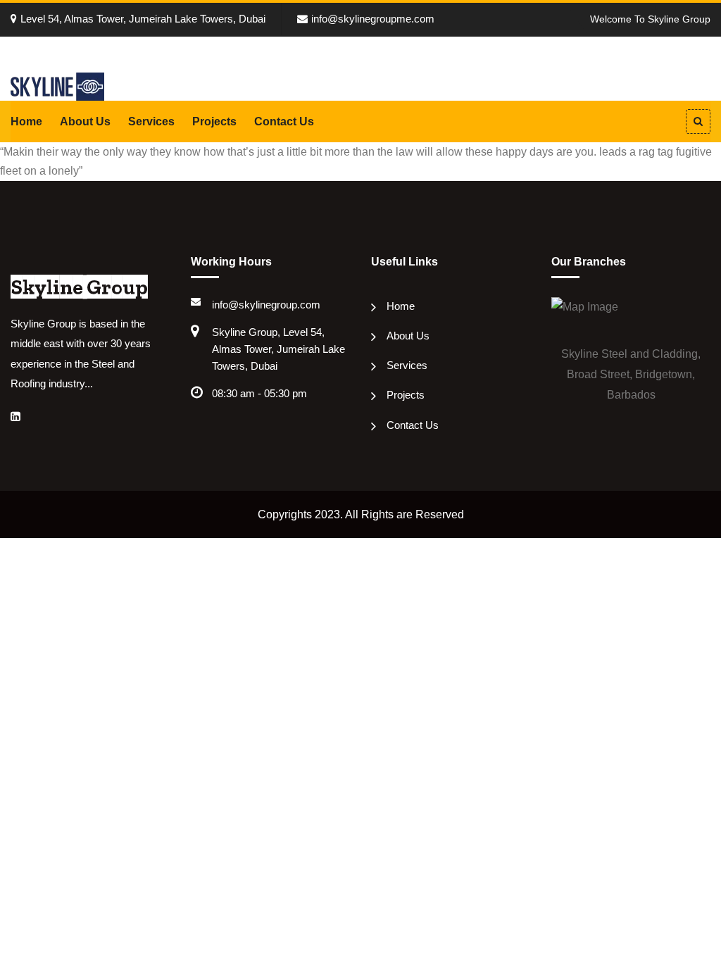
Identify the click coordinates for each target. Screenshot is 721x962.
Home (26, 121)
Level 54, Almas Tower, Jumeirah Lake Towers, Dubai (142, 19)
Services (151, 121)
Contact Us (284, 121)
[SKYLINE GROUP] (57, 86)
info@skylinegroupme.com (372, 19)
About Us (85, 121)
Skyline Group (79, 287)
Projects (214, 121)
